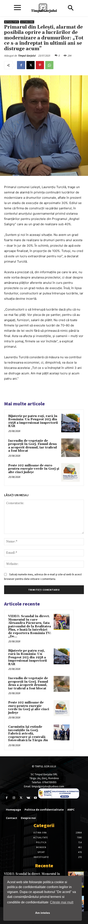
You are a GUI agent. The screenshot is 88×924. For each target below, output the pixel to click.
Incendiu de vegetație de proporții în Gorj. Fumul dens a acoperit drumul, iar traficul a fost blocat (32, 446)
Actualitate (11, 22)
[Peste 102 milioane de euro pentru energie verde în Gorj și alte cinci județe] (70, 472)
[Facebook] (21, 65)
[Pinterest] (40, 65)
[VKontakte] (28, 797)
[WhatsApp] (49, 65)
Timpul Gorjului (26, 55)
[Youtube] (35, 797)
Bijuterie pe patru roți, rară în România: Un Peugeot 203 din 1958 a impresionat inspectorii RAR (33, 421)
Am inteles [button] (42, 912)
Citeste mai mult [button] (61, 902)
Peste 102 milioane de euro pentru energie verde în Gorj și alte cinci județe (33, 469)
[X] (30, 65)
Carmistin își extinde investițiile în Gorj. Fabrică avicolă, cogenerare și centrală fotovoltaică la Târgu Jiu (28, 733)
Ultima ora (27, 22)
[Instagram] (13, 797)
